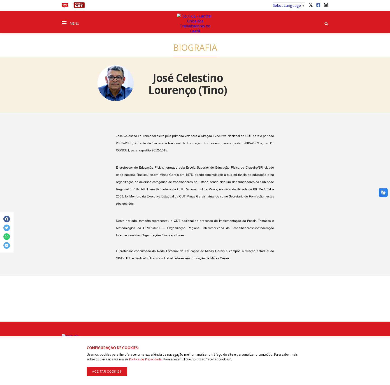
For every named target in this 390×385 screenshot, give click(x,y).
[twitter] (310, 4)
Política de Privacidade (145, 359)
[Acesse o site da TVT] (65, 6)
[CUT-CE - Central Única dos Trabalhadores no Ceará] (195, 23)
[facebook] (318, 4)
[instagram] (326, 4)
